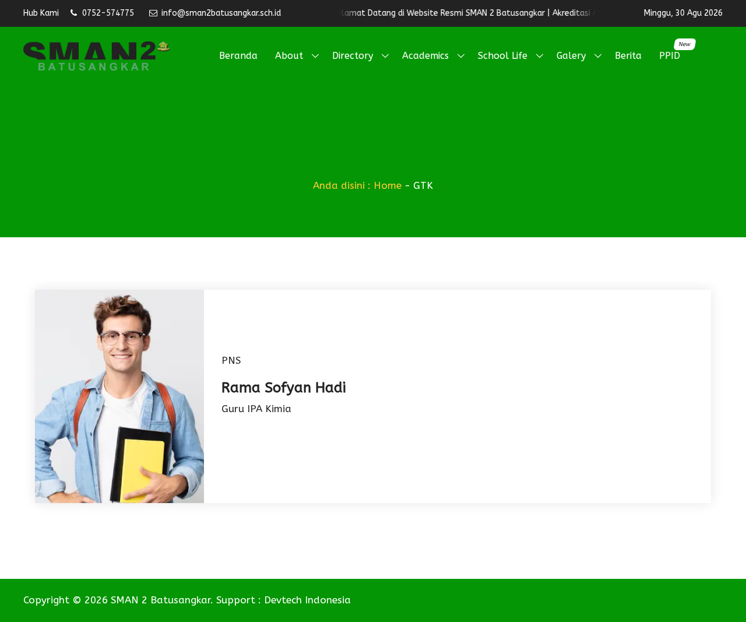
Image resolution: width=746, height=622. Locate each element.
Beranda (238, 55)
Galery (571, 55)
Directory (352, 55)
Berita (628, 55)
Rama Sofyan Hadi (283, 387)
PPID (674, 51)
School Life (502, 55)
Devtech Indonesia (307, 600)
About (289, 55)
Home (388, 185)
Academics (425, 55)
